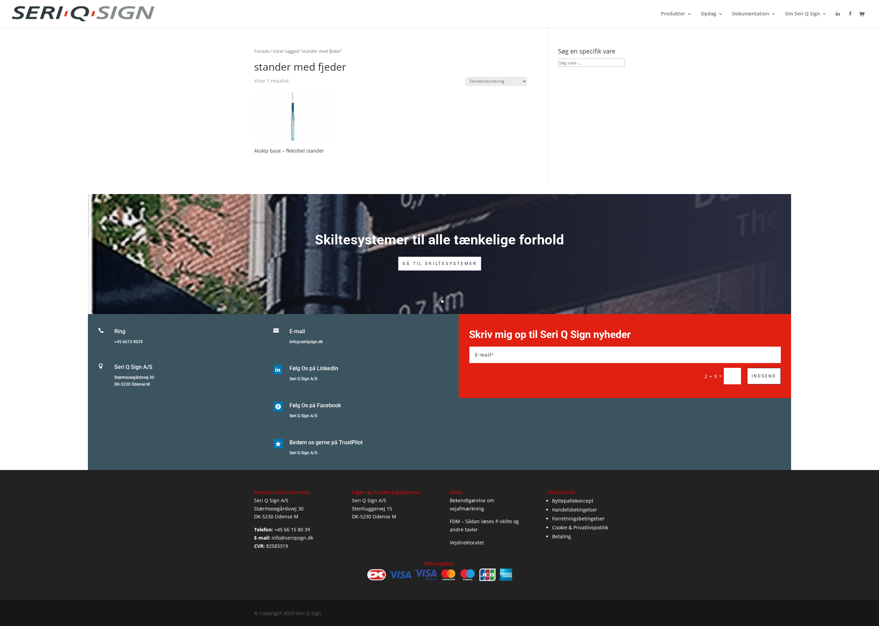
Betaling (561, 536)
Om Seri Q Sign (802, 14)
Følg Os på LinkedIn (313, 368)
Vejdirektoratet (467, 542)
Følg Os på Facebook (315, 405)
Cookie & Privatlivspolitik (580, 527)
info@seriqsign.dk (306, 341)
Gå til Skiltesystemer (439, 263)
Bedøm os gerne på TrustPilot (326, 442)
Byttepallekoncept (572, 500)
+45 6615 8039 (128, 341)
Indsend (764, 376)
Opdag (708, 14)
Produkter (673, 14)
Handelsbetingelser (574, 509)
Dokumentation (750, 14)
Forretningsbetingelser (578, 518)
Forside (261, 51)
